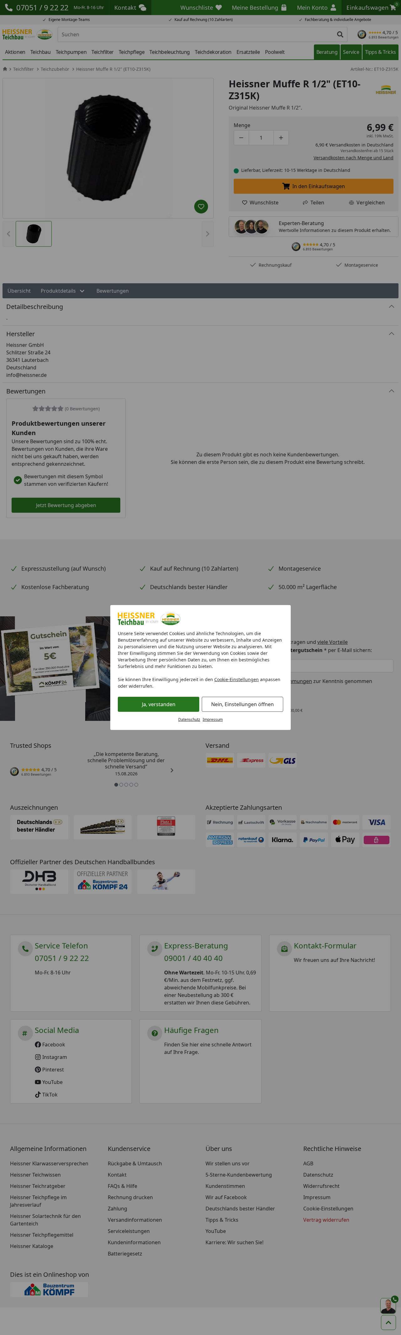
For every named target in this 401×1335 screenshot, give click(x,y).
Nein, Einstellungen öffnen (242, 704)
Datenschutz (189, 719)
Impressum (213, 719)
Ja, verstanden (158, 704)
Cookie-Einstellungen (236, 679)
